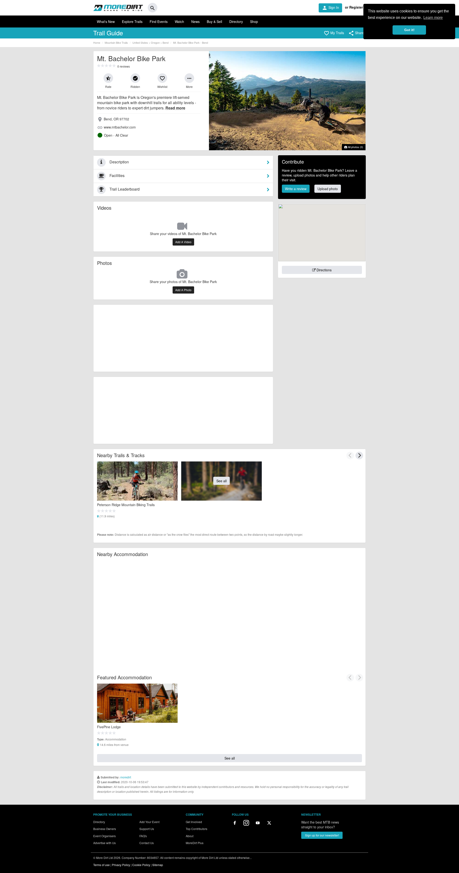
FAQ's (143, 836)
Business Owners (104, 829)
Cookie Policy (141, 865)
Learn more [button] (433, 18)
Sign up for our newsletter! (322, 835)
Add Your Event (149, 822)
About (189, 836)
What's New (106, 21)
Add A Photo (183, 290)
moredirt (125, 777)
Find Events (159, 21)
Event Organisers (104, 836)
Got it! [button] (409, 30)
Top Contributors (196, 829)
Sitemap (157, 865)
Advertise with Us (104, 843)
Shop (254, 21)
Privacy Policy (121, 865)
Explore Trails (132, 21)
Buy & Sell (214, 21)
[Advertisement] (183, 338)
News (195, 21)
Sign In (330, 8)
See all (221, 480)
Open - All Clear (116, 135)
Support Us (146, 829)
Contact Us (146, 843)
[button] (334, 33)
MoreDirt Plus (194, 843)
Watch (179, 21)
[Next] (359, 455)
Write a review (295, 188)
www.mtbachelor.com (120, 127)
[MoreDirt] (118, 7)
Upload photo (327, 188)
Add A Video (183, 242)
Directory (236, 21)
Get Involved (194, 822)
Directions (324, 270)
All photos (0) (355, 147)
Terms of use (101, 865)
